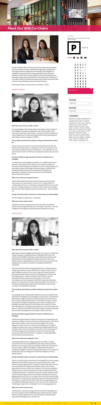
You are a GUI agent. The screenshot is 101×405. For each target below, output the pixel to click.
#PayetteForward (86, 118)
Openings (74, 131)
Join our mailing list (56, 403)
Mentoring (71, 129)
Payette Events (79, 132)
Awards (80, 121)
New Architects (87, 129)
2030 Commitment (78, 120)
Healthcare (76, 126)
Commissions (86, 121)
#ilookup (79, 118)
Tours (86, 138)
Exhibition (79, 124)
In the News (75, 127)
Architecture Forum (73, 121)
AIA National (86, 120)
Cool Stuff (78, 123)
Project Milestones (85, 134)
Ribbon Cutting (72, 137)
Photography (72, 134)
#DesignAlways (71, 38)
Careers (43, 403)
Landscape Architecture (84, 127)
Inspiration (82, 126)
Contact (48, 403)
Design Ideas (88, 123)
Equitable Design (73, 124)
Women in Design (71, 39)
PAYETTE (85, 48)
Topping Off (81, 138)
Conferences (72, 123)
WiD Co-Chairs (86, 38)
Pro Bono (78, 134)
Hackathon (71, 126)
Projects (71, 135)
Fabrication (85, 124)
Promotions (76, 135)
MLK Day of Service (78, 129)
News (70, 131)
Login (64, 403)
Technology (75, 138)
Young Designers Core (83, 140)
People (80, 38)
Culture (77, 38)
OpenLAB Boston (82, 131)
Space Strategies (80, 137)
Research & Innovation (84, 135)
